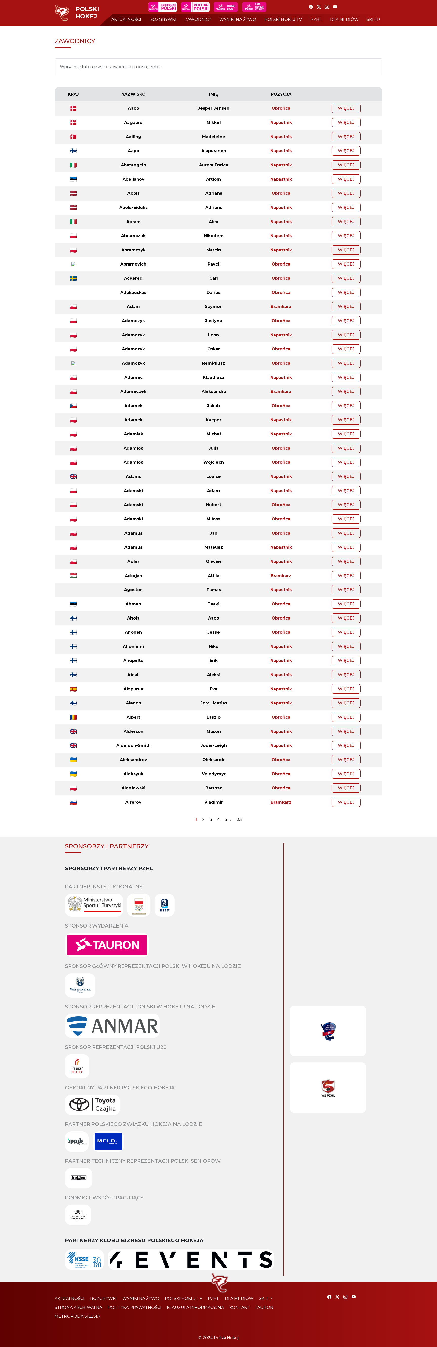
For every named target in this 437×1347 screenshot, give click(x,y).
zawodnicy (198, 19)
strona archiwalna (78, 1307)
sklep (373, 19)
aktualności (126, 19)
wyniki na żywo (237, 19)
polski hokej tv (283, 19)
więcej (346, 108)
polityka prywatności (134, 1307)
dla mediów (344, 19)
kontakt (239, 1307)
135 (238, 819)
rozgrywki (162, 19)
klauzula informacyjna (195, 1307)
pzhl (316, 19)
